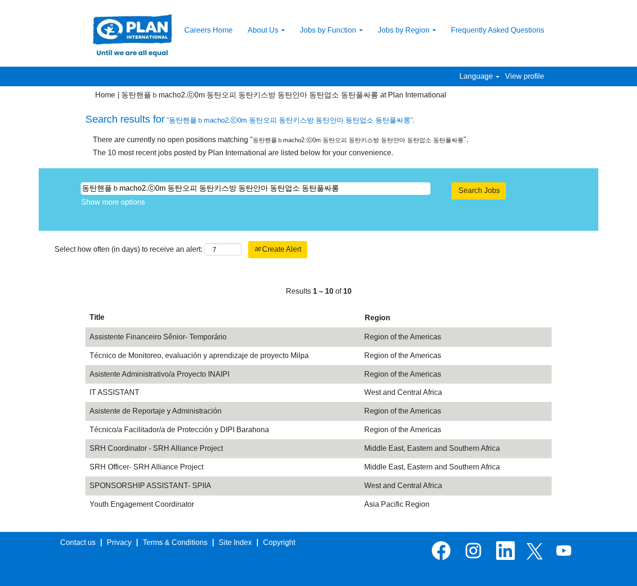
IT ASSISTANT (114, 392)
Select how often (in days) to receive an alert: (128, 249)
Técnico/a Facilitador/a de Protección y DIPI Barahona (179, 430)
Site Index (235, 542)
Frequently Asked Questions (497, 30)
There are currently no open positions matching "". (280, 140)
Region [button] (377, 318)
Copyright (279, 542)
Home (105, 95)
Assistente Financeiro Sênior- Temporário (158, 337)
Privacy (119, 542)
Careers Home (208, 30)
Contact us (78, 542)
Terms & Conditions (175, 542)
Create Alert (280, 249)
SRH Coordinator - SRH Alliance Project (156, 448)
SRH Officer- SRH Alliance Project (146, 467)
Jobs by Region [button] (404, 30)
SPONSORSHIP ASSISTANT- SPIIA (150, 485)
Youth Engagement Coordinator (142, 504)
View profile (524, 76)
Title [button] (97, 317)
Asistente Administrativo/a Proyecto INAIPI (159, 374)
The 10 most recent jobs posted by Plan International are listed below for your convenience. (243, 153)
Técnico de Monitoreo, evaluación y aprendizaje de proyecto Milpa (199, 355)
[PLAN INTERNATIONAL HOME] (132, 35)
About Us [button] (264, 30)
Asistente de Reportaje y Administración (156, 411)
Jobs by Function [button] (329, 30)
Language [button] (477, 76)
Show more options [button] (113, 202)
